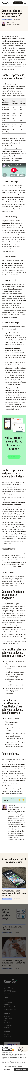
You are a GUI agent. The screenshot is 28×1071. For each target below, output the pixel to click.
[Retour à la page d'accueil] (6, 3)
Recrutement (7, 1036)
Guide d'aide (7, 1027)
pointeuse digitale (8, 64)
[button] (25, 3)
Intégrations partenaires (10, 1009)
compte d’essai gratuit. (17, 793)
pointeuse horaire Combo (12, 149)
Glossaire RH (7, 1023)
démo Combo (16, 791)
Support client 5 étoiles (10, 1006)
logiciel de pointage (10, 317)
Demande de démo (9, 1039)
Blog (5, 1020)
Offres (5, 1000)
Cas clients (7, 1016)
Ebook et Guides (8, 1018)
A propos (6, 1034)
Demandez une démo (13, 456)
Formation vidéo (8, 1025)
